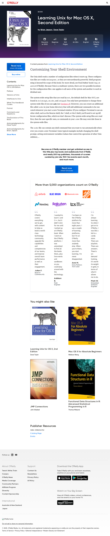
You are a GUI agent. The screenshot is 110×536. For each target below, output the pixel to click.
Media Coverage (9, 480)
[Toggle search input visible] (107, 2)
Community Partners (10, 484)
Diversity (5, 490)
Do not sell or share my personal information (17, 524)
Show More (11, 134)
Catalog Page (35, 433)
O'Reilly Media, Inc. (96, 44)
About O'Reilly (9, 466)
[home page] (12, 2)
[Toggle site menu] (2, 2)
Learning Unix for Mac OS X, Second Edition (65, 64)
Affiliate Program (9, 487)
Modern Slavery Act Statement (54, 531)
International (8, 501)
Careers (5, 474)
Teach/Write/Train (9, 470)
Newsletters (32, 474)
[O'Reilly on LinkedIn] (12, 455)
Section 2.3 (65, 104)
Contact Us (32, 470)
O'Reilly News (7, 477)
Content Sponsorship (10, 494)
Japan (4, 508)
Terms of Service (8, 531)
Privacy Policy (33, 477)
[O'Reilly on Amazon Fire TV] (65, 504)
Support (31, 466)
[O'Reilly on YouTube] (16, 455)
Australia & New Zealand (12, 505)
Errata (32, 436)
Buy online (16, 74)
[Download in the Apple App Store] (64, 480)
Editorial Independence (34, 531)
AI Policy (31, 480)
